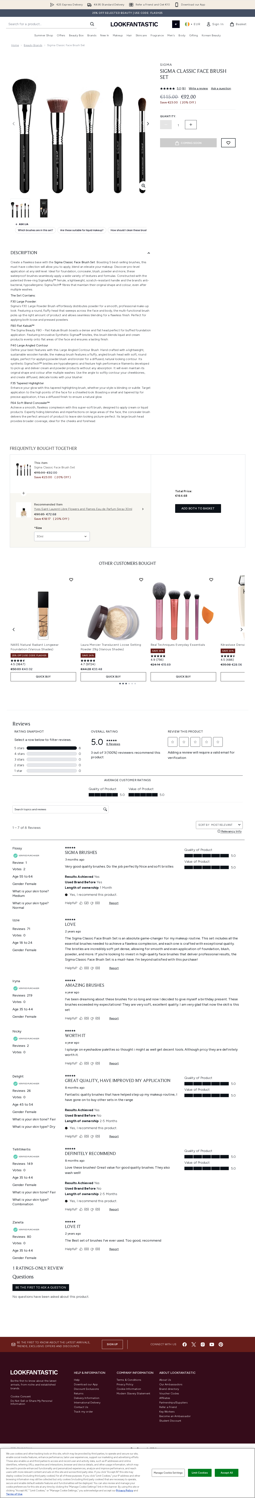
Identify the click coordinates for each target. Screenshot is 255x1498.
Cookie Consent (21, 1396)
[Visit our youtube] (211, 1344)
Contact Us (81, 1407)
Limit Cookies (200, 1472)
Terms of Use (14, 1494)
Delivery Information (86, 1398)
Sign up (112, 1344)
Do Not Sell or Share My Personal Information (31, 1402)
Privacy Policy (125, 1384)
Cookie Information (129, 1389)
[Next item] (242, 629)
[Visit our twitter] (193, 1344)
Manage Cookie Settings (168, 1472)
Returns (78, 1393)
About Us (165, 1380)
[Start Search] (92, 24)
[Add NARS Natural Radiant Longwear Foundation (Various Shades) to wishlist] (71, 579)
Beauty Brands (33, 45)
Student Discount (170, 1420)
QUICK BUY (43, 676)
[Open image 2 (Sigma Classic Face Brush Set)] (43, 208)
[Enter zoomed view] (143, 185)
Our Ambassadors (171, 1384)
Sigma (166, 65)
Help (77, 1380)
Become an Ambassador (175, 1416)
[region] (127, 1473)
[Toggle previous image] (14, 124)
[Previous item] (14, 629)
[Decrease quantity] (166, 124)
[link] (215, 24)
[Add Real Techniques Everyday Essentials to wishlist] (211, 579)
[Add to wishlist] (228, 142)
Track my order (83, 1411)
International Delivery (87, 1402)
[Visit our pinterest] (220, 1344)
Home (15, 45)
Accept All (227, 1472)
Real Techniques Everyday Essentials (178, 645)
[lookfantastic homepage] (134, 24)
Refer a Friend (168, 1407)
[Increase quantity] (191, 124)
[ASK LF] (176, 24)
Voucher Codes (169, 1393)
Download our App (86, 1384)
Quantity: (168, 116)
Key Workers (167, 1411)
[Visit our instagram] (202, 1344)
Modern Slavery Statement (133, 1393)
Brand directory (169, 1389)
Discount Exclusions (86, 1389)
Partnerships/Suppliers (173, 1402)
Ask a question (221, 88)
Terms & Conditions (129, 1380)
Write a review (198, 88)
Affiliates (164, 1398)
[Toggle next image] (148, 124)
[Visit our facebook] (184, 1344)
